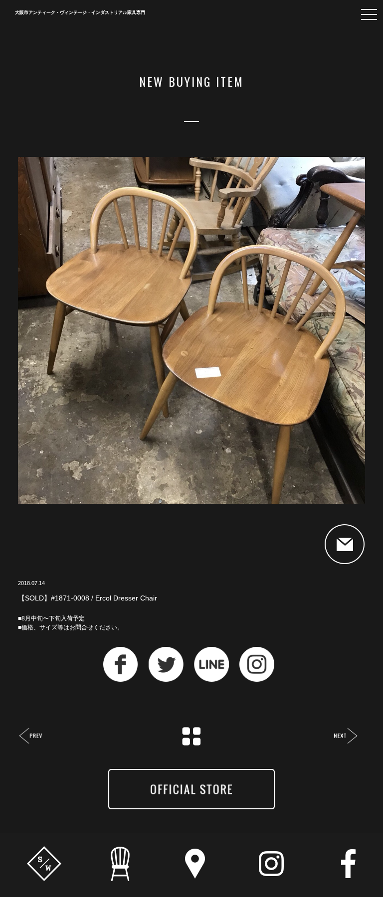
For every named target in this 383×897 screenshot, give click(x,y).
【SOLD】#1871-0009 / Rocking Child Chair (345, 737)
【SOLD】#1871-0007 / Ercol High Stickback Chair (31, 737)
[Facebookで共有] (120, 679)
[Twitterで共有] (166, 679)
